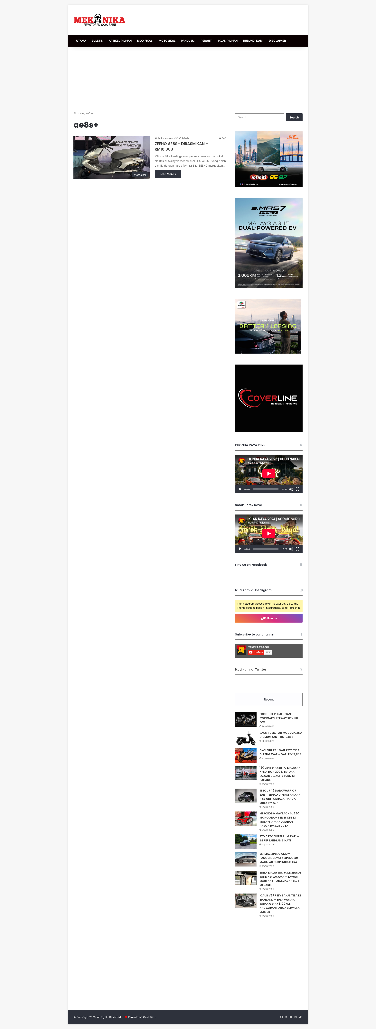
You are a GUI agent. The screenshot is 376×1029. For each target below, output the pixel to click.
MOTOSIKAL (167, 40)
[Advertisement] (188, 78)
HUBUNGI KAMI (253, 40)
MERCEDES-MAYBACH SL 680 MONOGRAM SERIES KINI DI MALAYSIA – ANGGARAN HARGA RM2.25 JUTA (279, 819)
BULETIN (97, 40)
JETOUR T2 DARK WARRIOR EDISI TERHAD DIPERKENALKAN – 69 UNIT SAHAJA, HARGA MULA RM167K (279, 797)
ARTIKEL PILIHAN (120, 40)
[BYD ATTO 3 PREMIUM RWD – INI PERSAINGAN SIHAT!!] (246, 841)
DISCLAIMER (277, 40)
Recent (269, 699)
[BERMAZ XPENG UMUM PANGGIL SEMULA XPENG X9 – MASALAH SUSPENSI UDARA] (246, 859)
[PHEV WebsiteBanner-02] (269, 286)
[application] (269, 474)
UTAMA (81, 40)
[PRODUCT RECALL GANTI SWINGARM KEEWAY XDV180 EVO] (246, 719)
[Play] (240, 489)
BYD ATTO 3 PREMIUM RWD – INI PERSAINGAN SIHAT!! (279, 838)
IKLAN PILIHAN (228, 40)
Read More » (168, 174)
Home (80, 113)
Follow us (270, 618)
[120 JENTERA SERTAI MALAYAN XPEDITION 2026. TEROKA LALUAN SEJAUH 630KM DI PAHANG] (246, 773)
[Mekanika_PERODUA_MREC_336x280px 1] (268, 352)
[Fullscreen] (297, 489)
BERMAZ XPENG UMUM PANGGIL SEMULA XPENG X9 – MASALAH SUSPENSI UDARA (279, 858)
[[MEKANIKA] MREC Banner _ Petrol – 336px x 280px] (269, 186)
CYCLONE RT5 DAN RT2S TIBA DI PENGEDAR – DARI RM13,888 (280, 752)
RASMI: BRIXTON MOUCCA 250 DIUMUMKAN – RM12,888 (280, 735)
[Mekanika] (99, 20)
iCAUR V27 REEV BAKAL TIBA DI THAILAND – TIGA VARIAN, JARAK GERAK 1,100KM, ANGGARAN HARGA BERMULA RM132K (280, 904)
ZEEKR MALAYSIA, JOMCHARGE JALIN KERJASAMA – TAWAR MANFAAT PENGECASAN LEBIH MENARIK (280, 879)
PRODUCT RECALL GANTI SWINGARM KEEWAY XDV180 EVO (278, 718)
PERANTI (206, 40)
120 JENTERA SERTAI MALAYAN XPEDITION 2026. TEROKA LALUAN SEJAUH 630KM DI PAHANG (279, 774)
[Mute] (291, 489)
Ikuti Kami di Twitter (250, 669)
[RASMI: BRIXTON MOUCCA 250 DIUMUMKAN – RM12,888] (246, 738)
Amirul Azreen (165, 138)
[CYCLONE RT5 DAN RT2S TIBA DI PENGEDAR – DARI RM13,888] (246, 755)
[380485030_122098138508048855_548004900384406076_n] (269, 431)
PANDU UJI (188, 40)
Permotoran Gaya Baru (141, 1017)
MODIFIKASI (145, 40)
